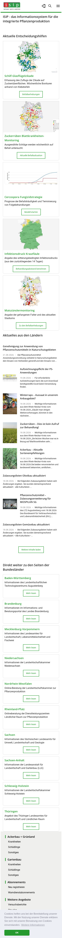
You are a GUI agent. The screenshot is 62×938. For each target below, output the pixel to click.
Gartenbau (14, 859)
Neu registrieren (16, 887)
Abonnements (17, 882)
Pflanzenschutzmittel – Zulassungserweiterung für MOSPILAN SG (35, 499)
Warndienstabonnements (21, 892)
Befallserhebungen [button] (31, 94)
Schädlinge (14, 847)
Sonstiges (13, 852)
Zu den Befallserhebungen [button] (31, 325)
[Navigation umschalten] (58, 6)
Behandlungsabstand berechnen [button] (31, 269)
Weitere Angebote (19, 899)
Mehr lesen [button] (31, 593)
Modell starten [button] (31, 212)
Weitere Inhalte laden (31, 549)
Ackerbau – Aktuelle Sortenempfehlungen (32, 451)
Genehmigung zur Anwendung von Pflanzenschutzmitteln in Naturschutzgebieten (29, 348)
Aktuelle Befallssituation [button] (31, 155)
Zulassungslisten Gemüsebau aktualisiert (26, 524)
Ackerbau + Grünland (21, 836)
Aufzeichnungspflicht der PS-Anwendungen (36, 370)
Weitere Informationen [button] (33, 925)
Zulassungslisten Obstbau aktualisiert (24, 475)
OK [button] (17, 932)
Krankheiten (14, 841)
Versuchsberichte (17, 904)
